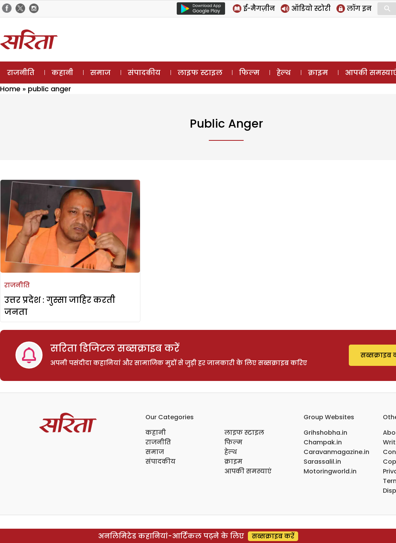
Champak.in (323, 442)
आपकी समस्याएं (247, 471)
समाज (100, 72)
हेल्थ (284, 72)
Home (10, 89)
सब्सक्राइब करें (273, 536)
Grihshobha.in (325, 432)
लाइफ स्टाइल (200, 72)
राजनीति (20, 72)
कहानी (62, 72)
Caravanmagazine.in (336, 451)
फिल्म (249, 72)
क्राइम (318, 72)
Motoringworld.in (330, 471)
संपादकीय (144, 72)
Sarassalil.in (322, 461)
